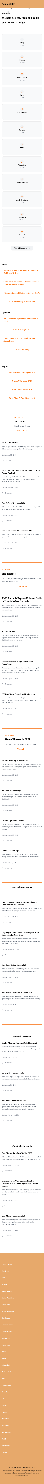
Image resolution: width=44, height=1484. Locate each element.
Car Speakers (7, 1331)
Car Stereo (6, 1318)
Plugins (4, 1412)
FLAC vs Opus (9, 442)
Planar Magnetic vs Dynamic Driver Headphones (19, 339)
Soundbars (5, 1338)
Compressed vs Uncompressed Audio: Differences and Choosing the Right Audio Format (20, 1183)
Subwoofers (6, 1305)
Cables (4, 1452)
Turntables (5, 1446)
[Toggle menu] (39, 3)
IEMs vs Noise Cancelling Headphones (18, 694)
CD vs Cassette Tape (10, 850)
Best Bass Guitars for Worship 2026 (17, 992)
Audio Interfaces (8, 1311)
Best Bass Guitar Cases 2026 (14, 965)
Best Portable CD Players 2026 (22, 372)
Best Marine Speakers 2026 (13, 1216)
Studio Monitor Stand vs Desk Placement (19, 1043)
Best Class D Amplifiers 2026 (22, 398)
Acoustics (5, 1419)
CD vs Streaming (22, 349)
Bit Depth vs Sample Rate (13, 1073)
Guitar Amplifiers (8, 1298)
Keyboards (6, 1345)
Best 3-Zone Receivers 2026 (13, 503)
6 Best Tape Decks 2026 (22, 389)
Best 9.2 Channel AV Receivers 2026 (17, 531)
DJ (3, 1399)
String (4, 1358)
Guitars (4, 1405)
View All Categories (20, 248)
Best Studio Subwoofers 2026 (14, 1100)
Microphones (6, 1432)
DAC (4, 1278)
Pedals (4, 1439)
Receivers (5, 1271)
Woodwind (5, 1365)
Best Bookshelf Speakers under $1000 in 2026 (20, 319)
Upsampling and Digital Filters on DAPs (22, 293)
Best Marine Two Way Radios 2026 (17, 1153)
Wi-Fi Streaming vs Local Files (22, 301)
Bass (3, 1378)
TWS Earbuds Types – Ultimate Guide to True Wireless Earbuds (21, 283)
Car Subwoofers (8, 1325)
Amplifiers (5, 1425)
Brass (4, 1351)
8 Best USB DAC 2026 (22, 381)
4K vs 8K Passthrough (11, 790)
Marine (4, 1284)
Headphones (6, 1385)
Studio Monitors (7, 1291)
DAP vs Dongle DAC (22, 330)
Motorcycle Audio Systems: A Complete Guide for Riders (20, 271)
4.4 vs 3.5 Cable (8, 631)
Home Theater (7, 1264)
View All (20, 431)
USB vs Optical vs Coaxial (13, 821)
